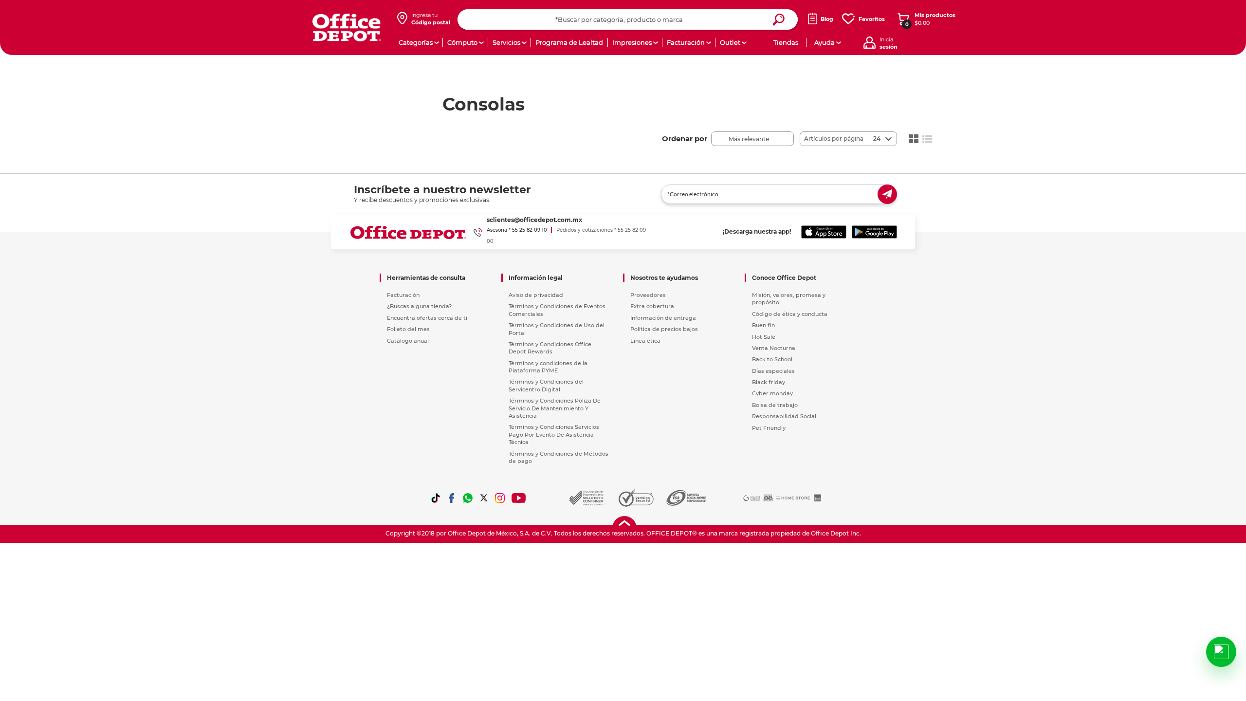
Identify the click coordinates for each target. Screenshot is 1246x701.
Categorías (416, 42)
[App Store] (823, 232)
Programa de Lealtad (569, 42)
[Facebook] (452, 498)
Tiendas (785, 42)
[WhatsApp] (468, 498)
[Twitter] (484, 498)
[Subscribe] (887, 194)
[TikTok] (435, 498)
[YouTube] (519, 498)
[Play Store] (874, 232)
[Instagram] (500, 498)
